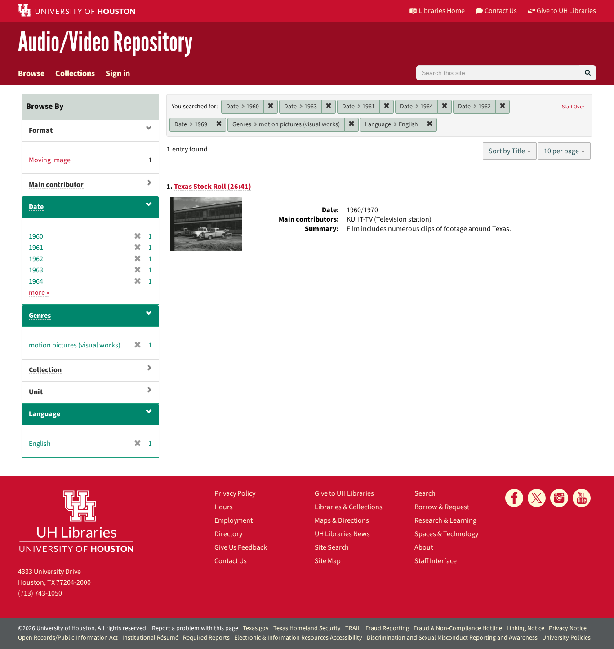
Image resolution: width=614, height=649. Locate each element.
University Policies (566, 637)
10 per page (562, 151)
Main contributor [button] (56, 185)
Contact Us (230, 561)
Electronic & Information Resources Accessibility (298, 637)
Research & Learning (445, 520)
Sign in (118, 73)
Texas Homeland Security (307, 628)
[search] (587, 72)
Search (425, 493)
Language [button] (44, 414)
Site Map (328, 561)
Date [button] (36, 207)
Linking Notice (525, 628)
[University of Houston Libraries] (76, 521)
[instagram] (559, 498)
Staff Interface (435, 561)
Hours (223, 507)
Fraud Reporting (387, 628)
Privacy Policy (234, 493)
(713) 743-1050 (40, 593)
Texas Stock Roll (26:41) (212, 186)
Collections (75, 73)
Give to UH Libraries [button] (566, 11)
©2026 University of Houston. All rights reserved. (82, 628)
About (423, 547)
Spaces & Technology (446, 534)
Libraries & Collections (349, 507)
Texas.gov (256, 628)
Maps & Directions (342, 520)
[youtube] (582, 498)
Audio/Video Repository (105, 42)
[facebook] (514, 498)
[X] (537, 498)
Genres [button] (40, 315)
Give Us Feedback (240, 547)
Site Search (332, 547)
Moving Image (50, 160)
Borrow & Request (441, 507)
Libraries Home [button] (441, 11)
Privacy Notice (568, 628)
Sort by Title (507, 151)
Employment (233, 520)
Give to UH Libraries (344, 493)
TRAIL (353, 628)
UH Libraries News (342, 534)
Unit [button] (36, 392)
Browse (31, 73)
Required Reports (206, 637)
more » (39, 293)
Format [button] (41, 130)
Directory (228, 534)
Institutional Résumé (150, 637)
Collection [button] (45, 370)
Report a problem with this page (195, 628)
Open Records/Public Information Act (68, 637)
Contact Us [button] (501, 11)
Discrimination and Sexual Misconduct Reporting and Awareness (452, 637)
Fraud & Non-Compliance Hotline (458, 628)
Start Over (573, 107)
